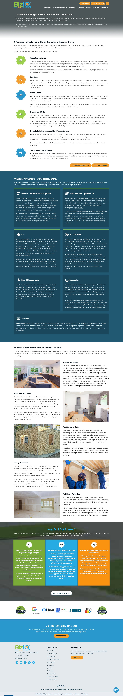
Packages (52, 656)
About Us (47, 7)
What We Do (53, 653)
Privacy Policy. (58, 694)
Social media (96, 246)
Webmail (51, 662)
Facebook (41, 266)
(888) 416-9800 (99, 3)
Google (54, 266)
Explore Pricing (100, 165)
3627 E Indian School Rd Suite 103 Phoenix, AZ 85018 (27, 654)
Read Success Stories (80, 165)
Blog (50, 668)
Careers (51, 665)
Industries (72, 7)
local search (58, 328)
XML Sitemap (84, 694)
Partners (51, 671)
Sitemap (77, 694)
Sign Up (77, 657)
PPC (37, 239)
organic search (78, 208)
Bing (47, 266)
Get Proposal (61, 636)
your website (48, 210)
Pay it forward (53, 676)
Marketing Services (59, 7)
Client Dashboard (54, 659)
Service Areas (53, 679)
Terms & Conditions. (68, 694)
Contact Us (104, 7)
